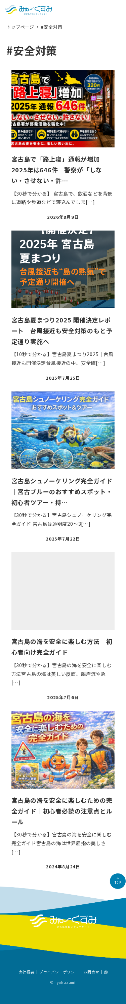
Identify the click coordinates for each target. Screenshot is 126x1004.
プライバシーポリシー (59, 972)
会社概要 (27, 972)
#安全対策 (51, 27)
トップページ (21, 27)
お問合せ (91, 972)
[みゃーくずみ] (28, 10)
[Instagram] (106, 972)
